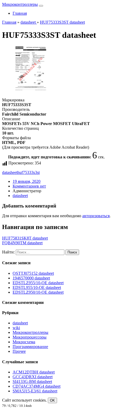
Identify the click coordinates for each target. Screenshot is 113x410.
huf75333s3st (28, 172)
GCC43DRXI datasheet (33, 377)
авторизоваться (96, 216)
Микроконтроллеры (20, 4)
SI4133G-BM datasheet (32, 381)
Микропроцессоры (30, 337)
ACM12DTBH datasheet (34, 372)
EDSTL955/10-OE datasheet (37, 287)
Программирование (30, 346)
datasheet (9, 172)
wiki (16, 327)
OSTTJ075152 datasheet (33, 273)
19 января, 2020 (26, 181)
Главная (20, 13)
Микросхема (24, 342)
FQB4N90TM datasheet (22, 243)
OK (52, 400)
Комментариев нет (29, 186)
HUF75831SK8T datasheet (25, 238)
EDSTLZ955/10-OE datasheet (38, 283)
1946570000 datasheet (31, 278)
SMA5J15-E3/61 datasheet (35, 391)
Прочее (19, 351)
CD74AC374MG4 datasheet (36, 386)
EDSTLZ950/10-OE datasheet (38, 292)
